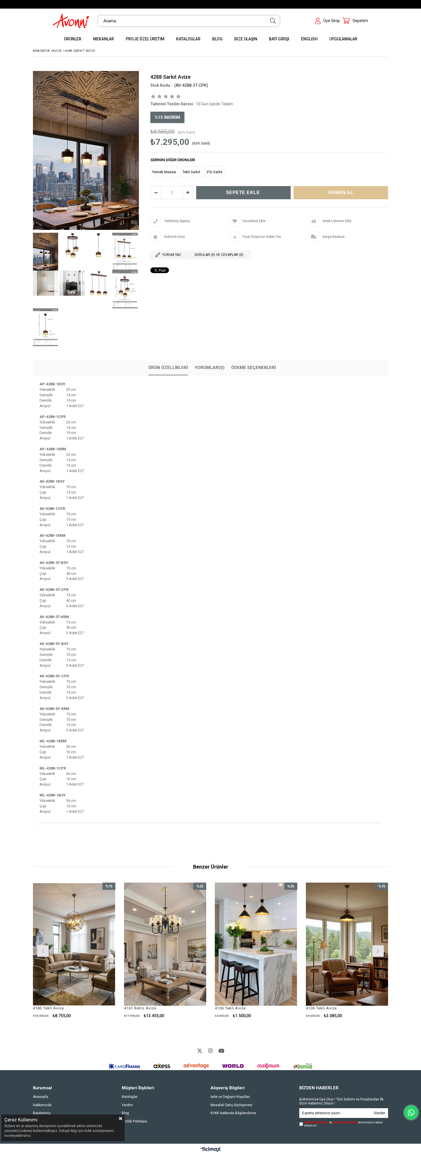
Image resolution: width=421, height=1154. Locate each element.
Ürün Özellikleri (168, 367)
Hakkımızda (42, 1105)
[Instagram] (210, 1050)
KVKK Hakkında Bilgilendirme (233, 1113)
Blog (125, 1113)
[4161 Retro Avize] (165, 944)
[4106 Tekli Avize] (256, 944)
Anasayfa (40, 1097)
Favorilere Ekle (74, 950)
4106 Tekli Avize (230, 1008)
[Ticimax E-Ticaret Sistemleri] (210, 1150)
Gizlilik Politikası (134, 1121)
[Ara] (273, 21)
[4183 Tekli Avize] (74, 944)
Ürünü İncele (94, 950)
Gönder (379, 1113)
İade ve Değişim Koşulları (230, 1097)
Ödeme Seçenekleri (253, 367)
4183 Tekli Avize (48, 1008)
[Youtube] (221, 1050)
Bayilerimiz (42, 1113)
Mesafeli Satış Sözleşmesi (231, 1105)
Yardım (127, 1105)
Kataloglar (130, 1097)
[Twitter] (199, 1050)
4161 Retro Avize (140, 1008)
